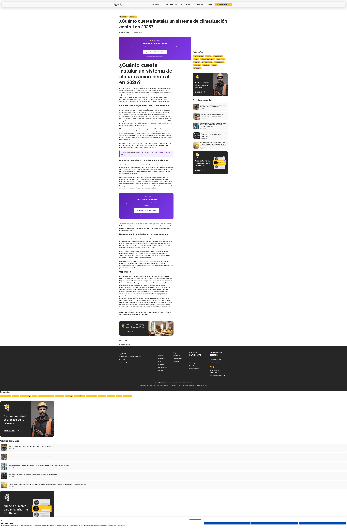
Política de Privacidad (174, 382)
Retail (195, 59)
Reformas (206, 65)
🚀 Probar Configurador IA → (146, 210)
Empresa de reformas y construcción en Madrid (154, 386)
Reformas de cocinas (201, 386)
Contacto (176, 361)
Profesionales (198, 56)
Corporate (160, 361)
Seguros (196, 62)
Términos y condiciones (160, 382)
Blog (175, 353)
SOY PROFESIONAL (171, 5)
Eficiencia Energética (163, 373)
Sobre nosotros (178, 359)
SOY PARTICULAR (157, 5)
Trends (208, 56)
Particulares (161, 356)
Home (159, 353)
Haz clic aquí (143, 315)
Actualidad (133, 17)
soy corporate (186, 5)
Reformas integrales (175, 386)
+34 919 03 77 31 (214, 363)
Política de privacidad (195, 519)
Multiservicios (219, 62)
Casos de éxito (206, 62)
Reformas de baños (188, 386)
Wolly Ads (160, 370)
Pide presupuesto (224, 5)
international (218, 56)
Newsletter (177, 356)
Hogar (214, 65)
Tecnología (161, 364)
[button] (199, 4)
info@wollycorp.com (215, 359)
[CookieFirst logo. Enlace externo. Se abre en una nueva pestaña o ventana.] (2, 521)
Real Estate (220, 59)
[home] (118, 4)
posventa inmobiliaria (207, 59)
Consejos (123, 17)
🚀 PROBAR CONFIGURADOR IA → (155, 52)
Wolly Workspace (162, 367)
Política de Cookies (186, 382)
